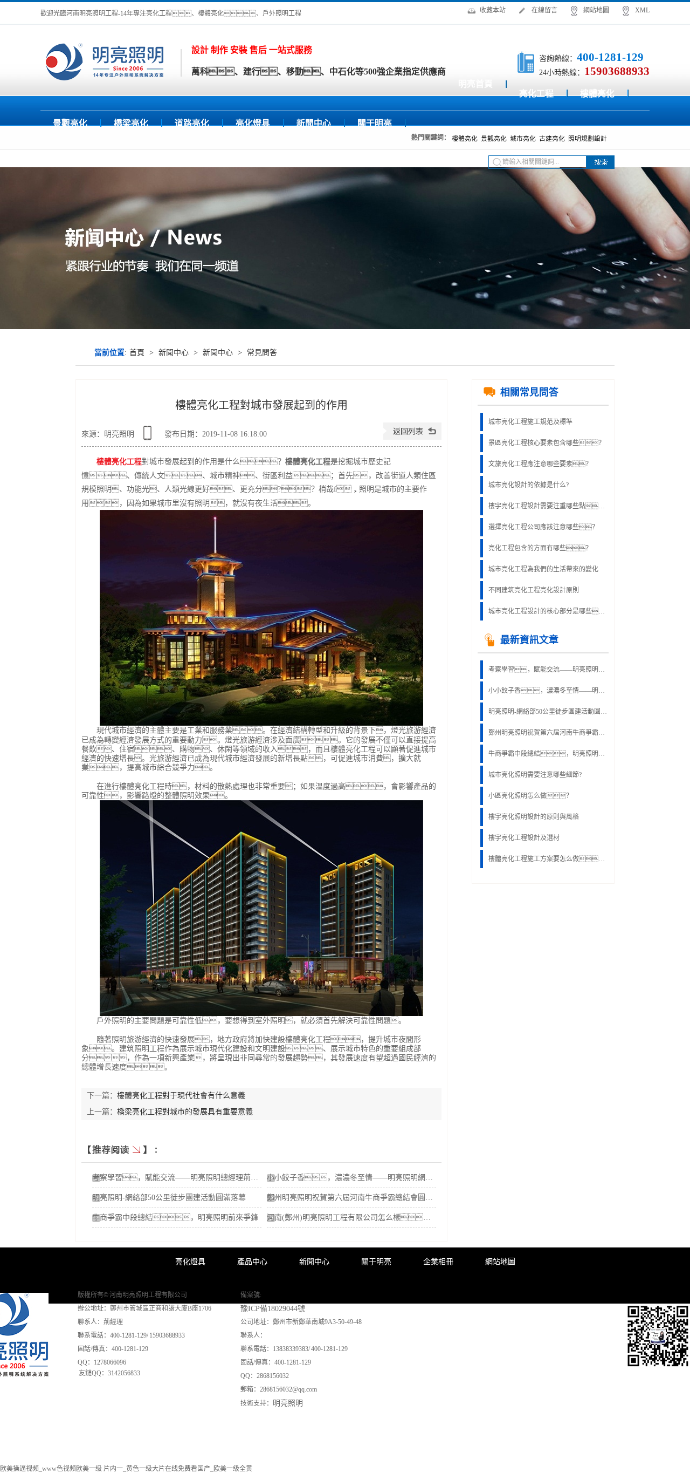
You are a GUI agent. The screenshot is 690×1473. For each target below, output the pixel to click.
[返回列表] (412, 437)
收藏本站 (493, 10)
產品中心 (252, 1262)
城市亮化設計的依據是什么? (528, 485)
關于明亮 (374, 123)
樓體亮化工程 (119, 462)
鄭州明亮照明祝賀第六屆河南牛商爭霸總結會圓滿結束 (357, 1198)
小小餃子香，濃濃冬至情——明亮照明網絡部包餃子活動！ (547, 690)
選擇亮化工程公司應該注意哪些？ (543, 527)
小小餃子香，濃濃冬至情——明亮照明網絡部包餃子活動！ (387, 1178)
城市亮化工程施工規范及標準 (530, 422)
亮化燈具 (253, 123)
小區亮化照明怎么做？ (530, 796)
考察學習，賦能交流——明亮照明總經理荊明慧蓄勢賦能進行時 (205, 1178)
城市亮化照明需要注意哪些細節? (535, 775)
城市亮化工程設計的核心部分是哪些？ (547, 611)
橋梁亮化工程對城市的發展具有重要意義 (185, 1112)
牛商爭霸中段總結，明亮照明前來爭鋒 (175, 1217)
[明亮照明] (105, 61)
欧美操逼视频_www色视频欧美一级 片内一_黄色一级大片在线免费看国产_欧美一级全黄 (126, 1468)
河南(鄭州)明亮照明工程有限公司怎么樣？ (356, 1217)
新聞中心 (313, 123)
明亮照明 (288, 1403)
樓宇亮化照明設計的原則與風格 (533, 817)
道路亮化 (192, 123)
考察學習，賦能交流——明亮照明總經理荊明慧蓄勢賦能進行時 (547, 669)
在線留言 (544, 10)
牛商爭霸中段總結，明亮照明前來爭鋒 (547, 754)
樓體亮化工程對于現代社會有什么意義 (181, 1096)
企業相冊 (438, 1262)
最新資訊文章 (529, 640)
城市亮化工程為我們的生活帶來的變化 (543, 569)
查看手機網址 (149, 437)
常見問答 (262, 353)
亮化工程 (536, 93)
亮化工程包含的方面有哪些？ (540, 548)
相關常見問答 (529, 392)
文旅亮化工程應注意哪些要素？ (540, 464)
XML (642, 10)
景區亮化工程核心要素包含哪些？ (546, 443)
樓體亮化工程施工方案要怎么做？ (547, 859)
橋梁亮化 (131, 123)
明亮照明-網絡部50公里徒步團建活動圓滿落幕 (169, 1198)
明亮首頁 (475, 83)
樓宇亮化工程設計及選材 (524, 838)
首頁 (136, 353)
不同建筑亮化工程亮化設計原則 (533, 590)
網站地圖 (596, 10)
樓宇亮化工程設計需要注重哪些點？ (547, 506)
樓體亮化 (597, 93)
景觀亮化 (70, 123)
